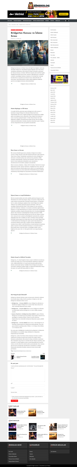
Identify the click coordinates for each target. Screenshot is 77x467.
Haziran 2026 (53, 88)
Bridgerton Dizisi (16, 350)
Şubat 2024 (53, 112)
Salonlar (52, 60)
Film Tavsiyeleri (54, 42)
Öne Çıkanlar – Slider (55, 57)
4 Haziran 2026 (61, 437)
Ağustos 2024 (53, 100)
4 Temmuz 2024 (18, 38)
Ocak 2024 (53, 114)
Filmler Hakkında (17, 20)
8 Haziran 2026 (20, 437)
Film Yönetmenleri (55, 45)
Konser (47, 20)
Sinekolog (13, 38)
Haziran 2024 (53, 104)
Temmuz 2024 (53, 102)
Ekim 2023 (53, 120)
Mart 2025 (53, 90)
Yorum (12, 368)
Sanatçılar (53, 62)
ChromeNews (42, 465)
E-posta (13, 387)
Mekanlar (58, 20)
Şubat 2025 (53, 92)
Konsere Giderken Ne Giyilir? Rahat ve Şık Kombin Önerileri (63, 426)
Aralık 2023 (53, 116)
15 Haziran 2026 (40, 428)
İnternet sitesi (14, 392)
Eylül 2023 (53, 122)
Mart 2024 (53, 110)
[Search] (69, 21)
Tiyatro (52, 20)
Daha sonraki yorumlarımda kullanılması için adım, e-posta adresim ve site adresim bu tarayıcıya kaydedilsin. (27, 397)
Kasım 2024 (53, 96)
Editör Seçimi (53, 35)
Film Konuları (53, 37)
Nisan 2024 (53, 108)
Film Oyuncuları (54, 40)
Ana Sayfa (9, 20)
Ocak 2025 (53, 94)
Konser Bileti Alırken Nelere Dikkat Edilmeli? (22, 426)
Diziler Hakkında (54, 32)
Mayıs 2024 (53, 106)
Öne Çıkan (53, 55)
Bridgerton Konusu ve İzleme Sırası (25, 350)
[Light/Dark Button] (66, 20)
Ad (12, 383)
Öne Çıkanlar (32, 459)
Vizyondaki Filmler (27, 20)
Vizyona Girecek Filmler (38, 20)
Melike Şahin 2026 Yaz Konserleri (21, 412)
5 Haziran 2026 (40, 437)
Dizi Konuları (53, 30)
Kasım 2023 (53, 118)
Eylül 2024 (53, 98)
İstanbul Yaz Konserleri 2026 (40, 412)
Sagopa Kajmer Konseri (14, 461)
